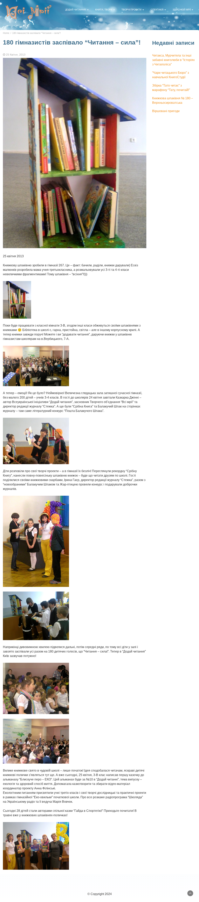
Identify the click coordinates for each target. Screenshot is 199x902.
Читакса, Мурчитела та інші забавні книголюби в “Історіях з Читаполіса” (173, 60)
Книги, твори (104, 9)
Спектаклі (157, 9)
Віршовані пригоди (166, 111)
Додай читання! (76, 9)
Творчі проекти (131, 9)
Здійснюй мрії (182, 9)
